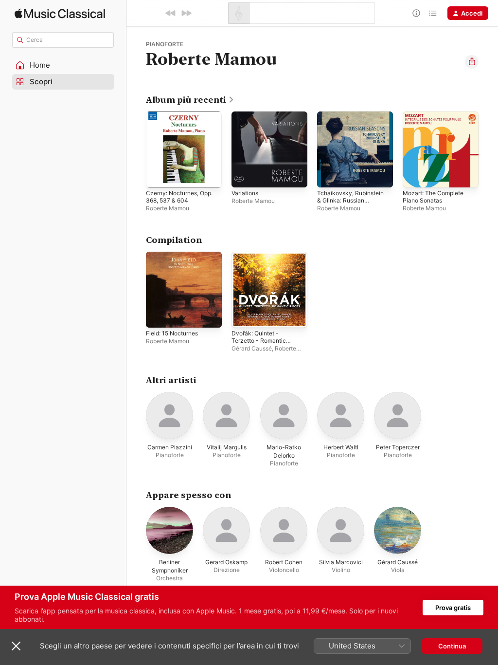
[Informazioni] (416, 13)
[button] (63, 65)
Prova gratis (453, 607)
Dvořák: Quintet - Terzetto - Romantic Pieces (258, 340)
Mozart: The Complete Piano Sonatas (433, 196)
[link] (190, 99)
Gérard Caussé (251, 348)
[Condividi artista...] (472, 62)
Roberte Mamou (167, 208)
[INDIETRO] (170, 13)
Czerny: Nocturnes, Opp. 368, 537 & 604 (179, 196)
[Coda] (433, 13)
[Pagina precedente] (136, 149)
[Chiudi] (16, 646)
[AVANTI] (186, 13)
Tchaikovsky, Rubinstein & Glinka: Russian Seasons (350, 200)
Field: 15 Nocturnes (172, 333)
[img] (60, 13)
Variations (244, 193)
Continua (452, 646)
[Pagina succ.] (488, 149)
